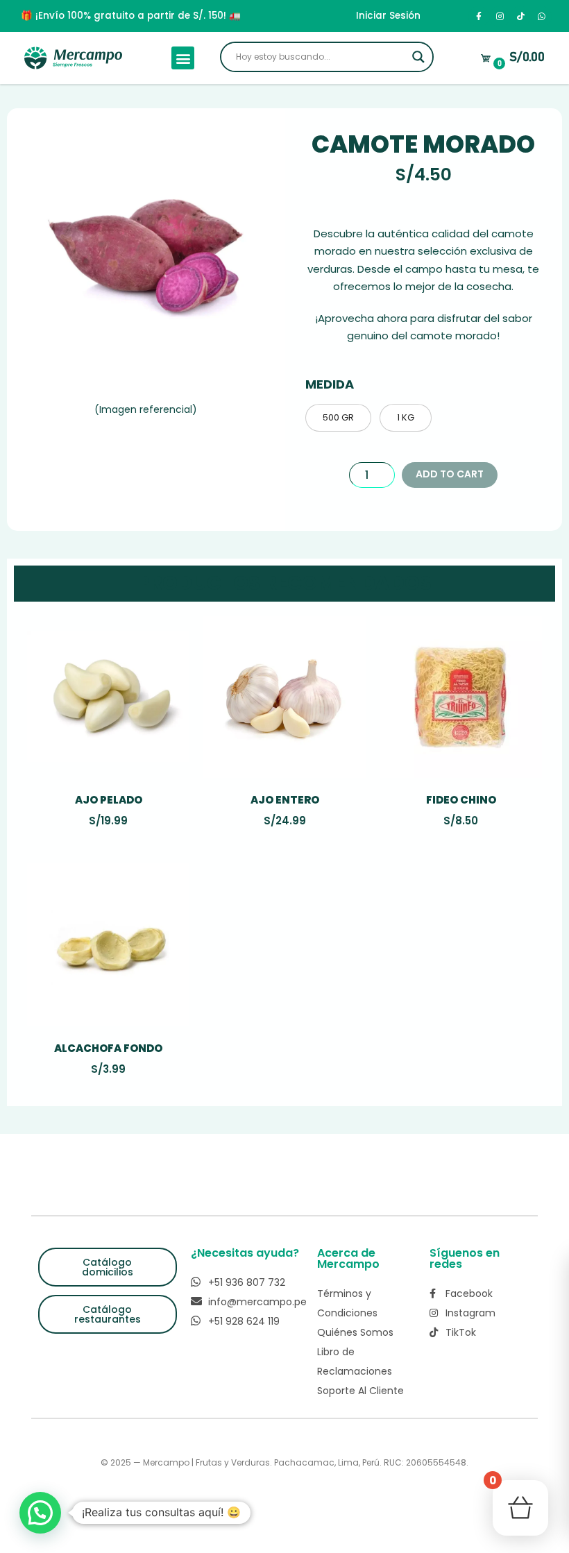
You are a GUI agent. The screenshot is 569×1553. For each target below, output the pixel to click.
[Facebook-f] (478, 16)
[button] (182, 57)
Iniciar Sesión (388, 15)
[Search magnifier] (418, 57)
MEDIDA (329, 384)
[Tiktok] (520, 16)
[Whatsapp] (541, 16)
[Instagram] (499, 16)
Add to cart (450, 474)
